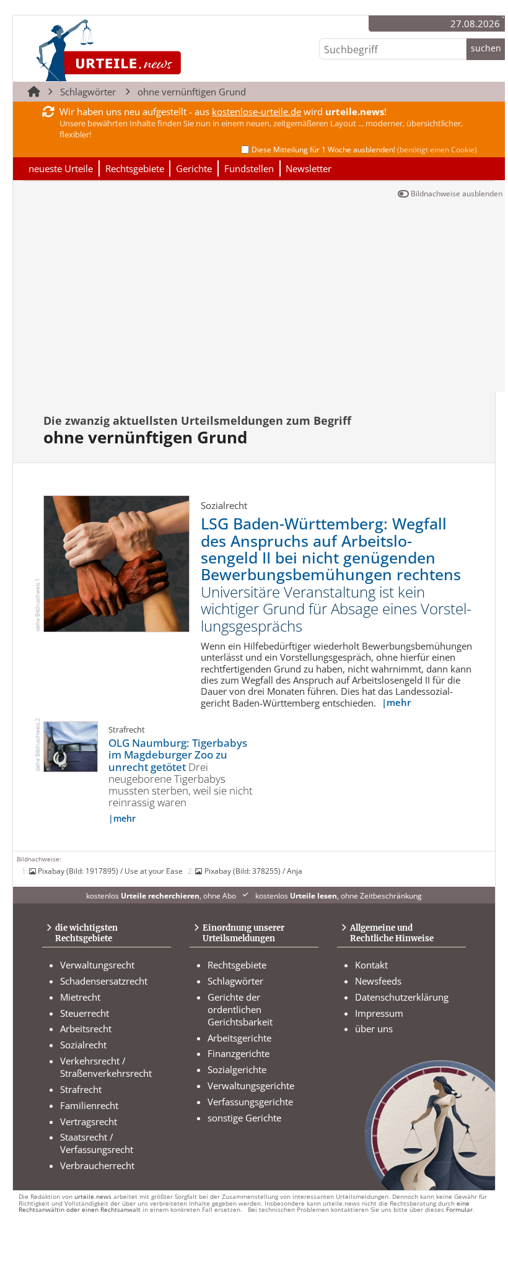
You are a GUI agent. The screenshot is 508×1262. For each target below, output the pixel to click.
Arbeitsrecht (86, 1028)
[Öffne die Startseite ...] (150, 50)
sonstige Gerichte (244, 1118)
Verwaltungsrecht (97, 965)
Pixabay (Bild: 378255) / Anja (253, 871)
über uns (374, 1028)
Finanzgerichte (238, 1053)
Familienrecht (89, 1105)
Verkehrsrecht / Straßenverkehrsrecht (106, 1067)
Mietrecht (80, 997)
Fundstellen (249, 168)
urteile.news (93, 1197)
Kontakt (371, 965)
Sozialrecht (83, 1044)
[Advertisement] (259, 299)
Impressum (379, 1013)
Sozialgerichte (237, 1069)
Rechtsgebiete (134, 168)
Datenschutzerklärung (402, 997)
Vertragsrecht (88, 1121)
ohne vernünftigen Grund (192, 91)
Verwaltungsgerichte (251, 1085)
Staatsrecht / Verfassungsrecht (96, 1143)
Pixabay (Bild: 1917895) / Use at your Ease (110, 871)
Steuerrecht (84, 1013)
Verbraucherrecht (97, 1165)
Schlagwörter (88, 91)
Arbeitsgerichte (239, 1038)
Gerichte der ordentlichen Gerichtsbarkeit (240, 1009)
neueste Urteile (60, 168)
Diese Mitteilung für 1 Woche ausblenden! (364, 150)
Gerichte (194, 168)
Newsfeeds (378, 981)
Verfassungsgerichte (250, 1101)
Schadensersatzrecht (103, 981)
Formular (459, 1210)
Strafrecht (81, 1089)
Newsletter (308, 168)
